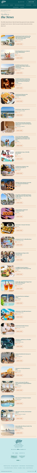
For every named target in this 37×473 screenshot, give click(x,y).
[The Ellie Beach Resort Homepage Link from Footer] (18, 441)
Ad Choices (15, 467)
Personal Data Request (29, 465)
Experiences (15, 7)
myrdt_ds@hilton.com (22, 449)
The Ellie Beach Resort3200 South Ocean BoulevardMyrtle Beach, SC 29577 (14, 445)
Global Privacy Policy (7, 465)
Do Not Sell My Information (8, 467)
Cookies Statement (22, 465)
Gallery (22, 7)
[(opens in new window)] (14, 457)
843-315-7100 (14, 449)
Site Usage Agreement (14, 465)
